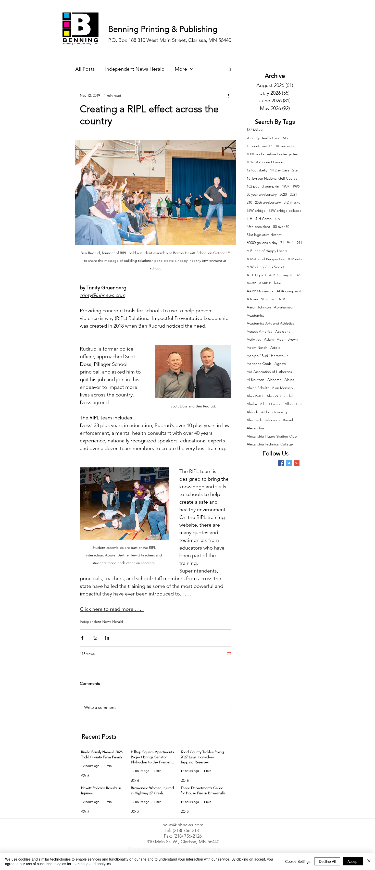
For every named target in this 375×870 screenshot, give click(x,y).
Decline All (327, 861)
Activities (254, 339)
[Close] (369, 861)
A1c (299, 275)
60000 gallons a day (262, 242)
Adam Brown (287, 339)
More (181, 69)
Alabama (274, 379)
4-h (277, 218)
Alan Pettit (255, 396)
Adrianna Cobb (259, 363)
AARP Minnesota (260, 291)
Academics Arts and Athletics (270, 323)
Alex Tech (254, 420)
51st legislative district (264, 234)
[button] (229, 69)
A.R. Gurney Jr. (281, 275)
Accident (282, 331)
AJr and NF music (261, 299)
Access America (259, 331)
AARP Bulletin (270, 283)
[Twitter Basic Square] (289, 463)
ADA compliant (289, 291)
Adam (269, 339)
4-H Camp (263, 218)
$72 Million (255, 130)
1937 (285, 186)
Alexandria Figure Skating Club (272, 436)
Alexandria (255, 428)
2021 (293, 194)
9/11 (290, 242)
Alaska (252, 404)
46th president (258, 226)
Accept (352, 861)
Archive (275, 75)
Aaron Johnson (259, 307)
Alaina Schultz (258, 388)
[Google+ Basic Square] (296, 463)
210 (249, 202)
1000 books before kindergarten (272, 154)
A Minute (295, 259)
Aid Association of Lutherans (269, 371)
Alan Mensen (282, 388)
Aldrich (252, 412)
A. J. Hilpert (256, 275)
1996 (295, 186)
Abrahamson (284, 307)
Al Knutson (255, 379)
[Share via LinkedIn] (107, 638)
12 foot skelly (257, 170)
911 (299, 242)
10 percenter (285, 146)
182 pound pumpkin (263, 186)
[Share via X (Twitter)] (94, 638)
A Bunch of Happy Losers (267, 250)
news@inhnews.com (182, 825)
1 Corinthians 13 (259, 146)
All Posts (85, 69)
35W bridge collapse (285, 210)
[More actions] (228, 95)
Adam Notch (257, 347)
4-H (249, 218)
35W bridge (256, 210)
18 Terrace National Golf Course (272, 178)
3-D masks (292, 202)
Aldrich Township (275, 412)
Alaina (289, 379)
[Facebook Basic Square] (281, 463)
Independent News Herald (135, 69)
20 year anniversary (262, 194)
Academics (255, 315)
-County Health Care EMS (267, 138)
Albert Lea (293, 404)
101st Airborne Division (265, 162)
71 (282, 242)
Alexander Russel (279, 420)
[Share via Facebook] (82, 638)
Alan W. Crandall (280, 396)
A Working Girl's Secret (265, 267)
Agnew (280, 363)
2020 (283, 194)
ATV (282, 299)
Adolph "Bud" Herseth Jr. (268, 355)
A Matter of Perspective (266, 259)
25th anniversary (268, 202)
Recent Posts (99, 736)
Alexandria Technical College (270, 444)
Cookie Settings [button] (297, 861)
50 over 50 (281, 226)
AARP (251, 283)
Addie (275, 347)
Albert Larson (271, 404)
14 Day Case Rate (284, 170)
